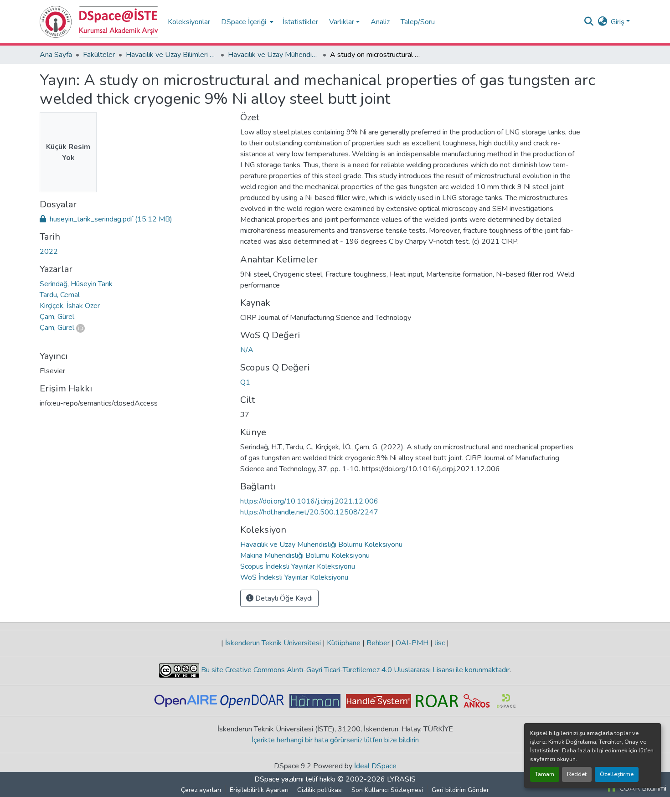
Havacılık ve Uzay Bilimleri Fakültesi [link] (171, 55)
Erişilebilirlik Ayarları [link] (259, 790)
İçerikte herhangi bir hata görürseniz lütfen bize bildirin (335, 740)
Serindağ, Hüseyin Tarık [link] (76, 284)
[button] (99, 22)
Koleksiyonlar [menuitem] (189, 22)
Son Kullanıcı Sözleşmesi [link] (387, 790)
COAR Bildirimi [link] (642, 788)
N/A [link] (246, 350)
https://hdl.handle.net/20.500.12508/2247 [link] (309, 512)
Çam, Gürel (57, 328)
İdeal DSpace (375, 766)
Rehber (378, 643)
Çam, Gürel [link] (57, 317)
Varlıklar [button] (341, 22)
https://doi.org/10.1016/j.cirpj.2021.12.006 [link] (309, 501)
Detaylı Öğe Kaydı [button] (283, 598)
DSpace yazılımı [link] (279, 779)
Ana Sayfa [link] (56, 55)
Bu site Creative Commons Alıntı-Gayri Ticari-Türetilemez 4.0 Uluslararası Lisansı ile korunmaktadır (354, 670)
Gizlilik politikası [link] (320, 790)
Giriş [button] (618, 22)
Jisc (440, 643)
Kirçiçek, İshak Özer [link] (70, 306)
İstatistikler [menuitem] (300, 22)
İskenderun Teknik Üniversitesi (273, 643)
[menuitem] (246, 21)
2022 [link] (49, 252)
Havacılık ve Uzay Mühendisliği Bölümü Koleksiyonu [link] (273, 55)
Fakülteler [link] (99, 55)
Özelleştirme (617, 774)
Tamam (544, 774)
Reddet (577, 774)
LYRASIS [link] (401, 779)
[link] (134, 219)
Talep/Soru (418, 22)
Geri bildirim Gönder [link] (460, 790)
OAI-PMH (412, 643)
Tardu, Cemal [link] (60, 295)
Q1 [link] (245, 382)
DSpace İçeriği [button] (243, 22)
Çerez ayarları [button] (201, 790)
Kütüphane (343, 643)
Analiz (380, 22)
